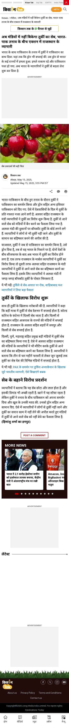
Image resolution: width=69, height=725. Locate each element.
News (5, 17)
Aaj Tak (39, 3)
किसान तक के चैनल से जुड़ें (34, 29)
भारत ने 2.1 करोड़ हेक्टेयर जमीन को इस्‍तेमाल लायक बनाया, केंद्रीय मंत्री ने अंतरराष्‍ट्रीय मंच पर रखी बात (23, 479)
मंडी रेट (56, 9)
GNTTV (48, 3)
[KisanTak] (13, 9)
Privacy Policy (28, 693)
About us (12, 693)
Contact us (36, 698)
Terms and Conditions (50, 693)
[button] (63, 719)
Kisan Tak (29, 3)
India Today (59, 3)
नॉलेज (13, 17)
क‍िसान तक (15, 175)
